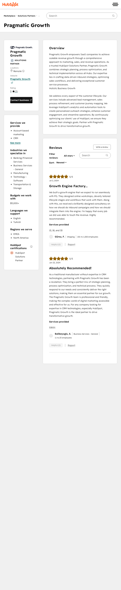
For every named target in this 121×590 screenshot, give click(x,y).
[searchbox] (81, 16)
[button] (14, 91)
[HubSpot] (10, 4)
